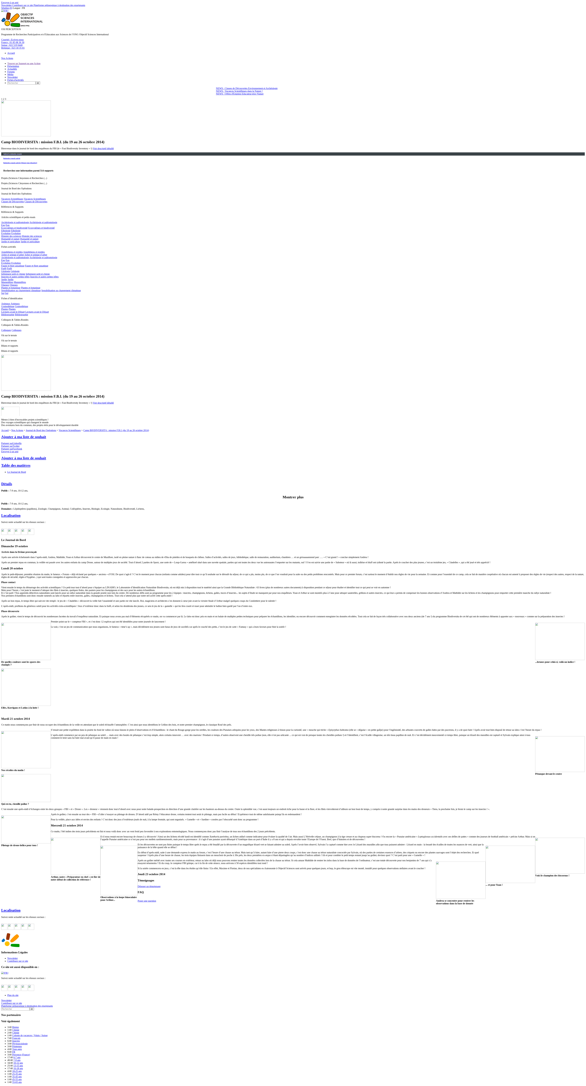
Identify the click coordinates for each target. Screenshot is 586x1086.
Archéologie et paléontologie (15, 222)
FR (13, 1052)
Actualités (12, 69)
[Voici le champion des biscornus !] (560, 872)
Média (10, 74)
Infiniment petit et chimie (13, 274)
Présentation (13, 66)
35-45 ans (17, 1076)
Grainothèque (7, 306)
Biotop (15, 1027)
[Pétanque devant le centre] (560, 771)
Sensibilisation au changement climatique (21, 290)
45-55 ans (17, 1079)
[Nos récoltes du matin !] (26, 767)
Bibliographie (7, 314)
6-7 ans (16, 1057)
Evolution (6, 233)
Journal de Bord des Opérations (41, 430)
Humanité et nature (10, 239)
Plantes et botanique (10, 287)
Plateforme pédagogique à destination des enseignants (59, 5)
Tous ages (17, 1049)
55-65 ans (17, 1082)
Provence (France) (21, 1054)
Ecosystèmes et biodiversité (14, 228)
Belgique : (13, 48)
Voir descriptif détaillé (103, 148)
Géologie (5, 271)
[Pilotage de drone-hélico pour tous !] (26, 842)
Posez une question (147, 901)
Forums (11, 71)
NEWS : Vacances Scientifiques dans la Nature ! (239, 91)
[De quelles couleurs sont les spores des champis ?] (26, 659)
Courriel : (12, 39)
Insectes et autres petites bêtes (15, 276)
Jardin (4, 279)
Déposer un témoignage (149, 886)
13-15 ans (18, 1065)
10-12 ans (18, 1063)
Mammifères (7, 282)
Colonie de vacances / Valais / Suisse (30, 1035)
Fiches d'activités (15, 80)
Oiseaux (5, 285)
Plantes (4, 309)
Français (16, 1038)
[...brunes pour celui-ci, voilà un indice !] (560, 659)
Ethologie (6, 230)
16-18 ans (18, 1068)
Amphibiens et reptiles (12, 252)
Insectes (16, 1041)
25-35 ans (17, 1074)
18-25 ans (17, 1071)
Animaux (5, 303)
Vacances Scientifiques (12, 199)
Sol (2, 293)
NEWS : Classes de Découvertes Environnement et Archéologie (247, 88)
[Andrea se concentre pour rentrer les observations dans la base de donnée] (461, 898)
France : (12, 42)
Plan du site (12, 995)
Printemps (17, 1046)
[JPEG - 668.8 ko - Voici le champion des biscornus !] (26, 135)
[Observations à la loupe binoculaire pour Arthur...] (119, 894)
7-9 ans (16, 1060)
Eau (3, 225)
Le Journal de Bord (16, 472)
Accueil (11, 53)
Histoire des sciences (11, 236)
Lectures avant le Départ (13, 312)
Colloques (6, 330)
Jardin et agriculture (10, 241)
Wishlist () (6, 8)
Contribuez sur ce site (22, 5)
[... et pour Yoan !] (510, 882)
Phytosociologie (20, 1043)
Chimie (15, 1030)
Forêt (3, 268)
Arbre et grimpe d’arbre (12, 254)
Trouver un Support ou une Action (23, 63)
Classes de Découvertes (12, 201)
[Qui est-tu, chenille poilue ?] (26, 801)
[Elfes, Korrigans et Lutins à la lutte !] (26, 705)
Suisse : (12, 45)
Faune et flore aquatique (12, 265)
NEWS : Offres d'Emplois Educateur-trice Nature (240, 94)
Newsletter (6, 5)
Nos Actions (7, 58)
